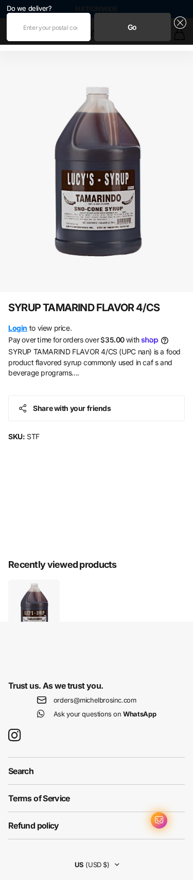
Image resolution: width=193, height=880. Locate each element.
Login (17, 328)
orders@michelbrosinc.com (95, 700)
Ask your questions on (105, 714)
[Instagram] (14, 735)
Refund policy (33, 825)
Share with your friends (72, 408)
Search (20, 771)
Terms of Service (39, 798)
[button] (179, 27)
